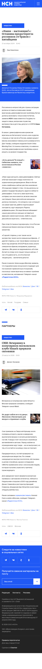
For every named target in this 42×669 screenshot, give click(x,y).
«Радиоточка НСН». (15, 501)
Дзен (33, 286)
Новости (26, 286)
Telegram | (6, 289)
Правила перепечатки (11, 640)
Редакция (6, 593)
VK (37, 286)
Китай (9, 302)
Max (12, 289)
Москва (18, 526)
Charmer (13, 648)
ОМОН (10, 526)
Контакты (16, 593)
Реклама (26, 593)
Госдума (17, 302)
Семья (25, 302)
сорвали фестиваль (23, 495)
